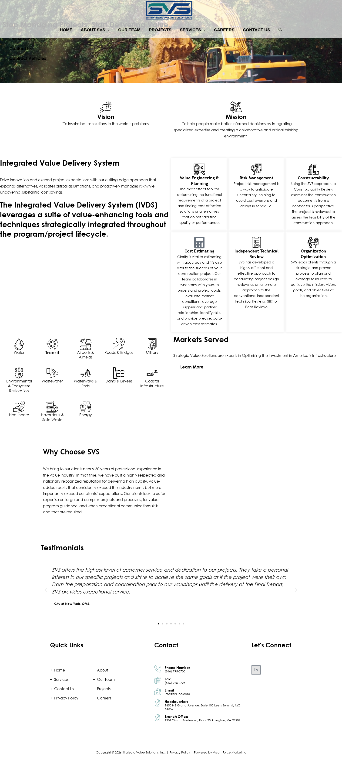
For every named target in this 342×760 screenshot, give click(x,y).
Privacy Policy (66, 698)
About (102, 670)
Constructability (313, 177)
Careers (104, 698)
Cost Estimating (199, 251)
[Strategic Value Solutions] (169, 10)
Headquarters (176, 701)
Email (169, 690)
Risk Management (256, 177)
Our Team (106, 679)
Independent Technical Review (256, 254)
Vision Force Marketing (229, 752)
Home (59, 670)
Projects (104, 688)
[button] (280, 30)
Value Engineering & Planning (199, 180)
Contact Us (64, 688)
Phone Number (177, 667)
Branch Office (176, 716)
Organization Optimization (313, 254)
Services (61, 679)
